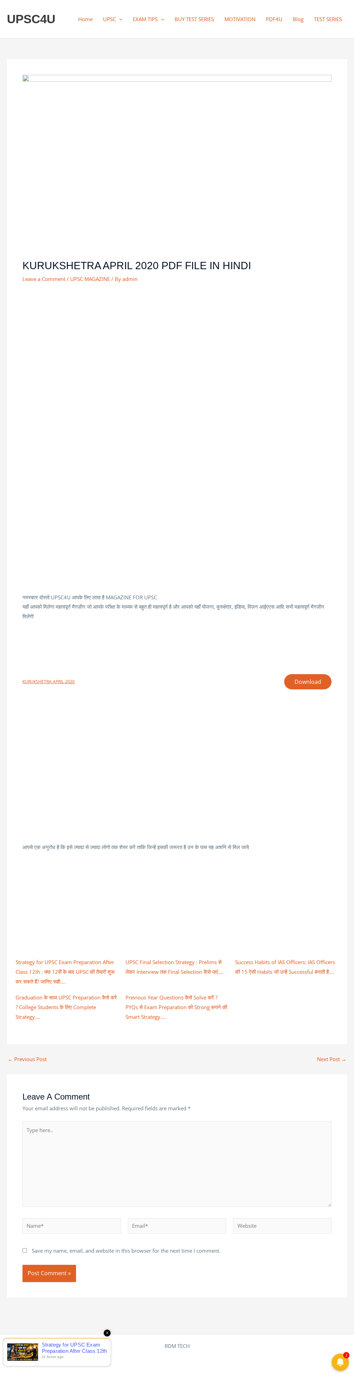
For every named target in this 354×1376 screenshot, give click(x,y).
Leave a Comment (43, 278)
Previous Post (27, 1059)
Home (85, 19)
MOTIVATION (239, 19)
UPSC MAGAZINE (90, 278)
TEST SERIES (328, 19)
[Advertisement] (177, 341)
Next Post (331, 1059)
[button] (119, 19)
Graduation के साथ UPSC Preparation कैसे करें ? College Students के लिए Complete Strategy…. (66, 1007)
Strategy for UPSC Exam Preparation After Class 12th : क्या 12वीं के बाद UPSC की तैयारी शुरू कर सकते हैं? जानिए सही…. (65, 972)
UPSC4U (31, 19)
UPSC (109, 19)
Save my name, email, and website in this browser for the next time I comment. (126, 1250)
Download (308, 682)
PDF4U (274, 19)
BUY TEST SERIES (194, 19)
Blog (298, 19)
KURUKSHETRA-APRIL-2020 (48, 682)
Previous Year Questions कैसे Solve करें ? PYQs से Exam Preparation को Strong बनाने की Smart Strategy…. (176, 1007)
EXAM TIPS (145, 19)
